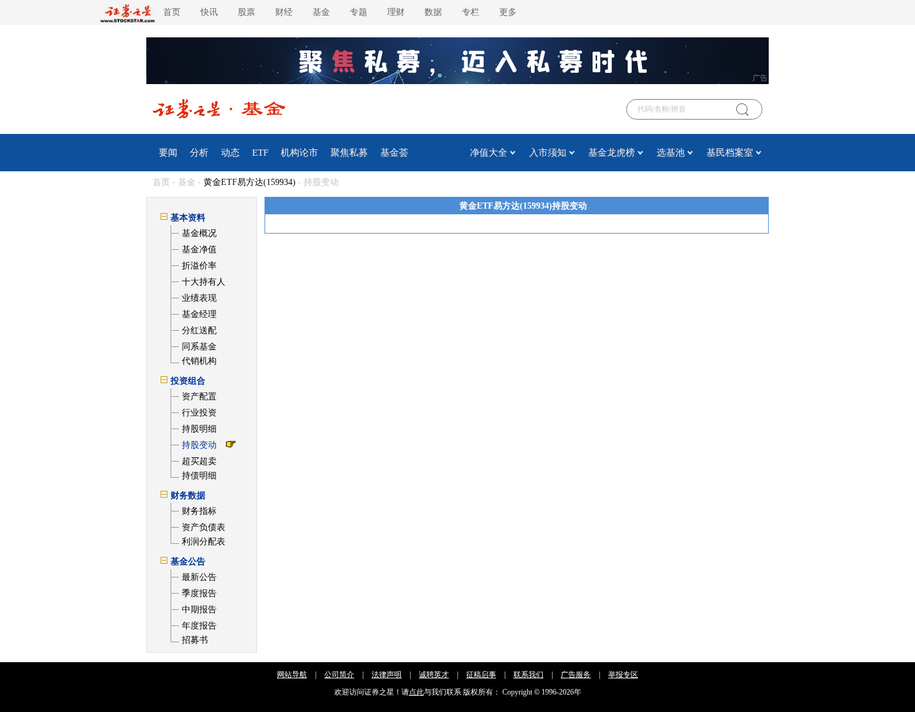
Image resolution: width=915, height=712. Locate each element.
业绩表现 (199, 298)
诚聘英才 (434, 674)
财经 (284, 12)
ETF (260, 153)
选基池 (671, 153)
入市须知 (547, 153)
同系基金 (199, 346)
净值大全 (488, 153)
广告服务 (576, 674)
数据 (433, 12)
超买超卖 (199, 461)
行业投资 (199, 412)
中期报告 (199, 609)
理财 (396, 12)
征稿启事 (481, 674)
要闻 (168, 153)
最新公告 (199, 577)
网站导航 (292, 674)
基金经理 (199, 314)
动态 (230, 153)
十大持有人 (203, 282)
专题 (358, 12)
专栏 (470, 12)
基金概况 (199, 233)
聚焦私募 (349, 153)
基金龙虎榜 (611, 153)
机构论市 (299, 153)
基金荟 (394, 153)
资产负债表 (203, 527)
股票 (246, 12)
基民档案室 (729, 153)
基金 (321, 12)
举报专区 (623, 674)
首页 (172, 12)
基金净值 (199, 249)
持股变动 (199, 445)
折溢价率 (199, 265)
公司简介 (339, 674)
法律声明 (386, 674)
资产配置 (199, 396)
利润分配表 (203, 541)
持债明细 (199, 475)
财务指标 (199, 511)
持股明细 (199, 429)
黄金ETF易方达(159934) (250, 182)
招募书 (195, 640)
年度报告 (199, 625)
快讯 (209, 12)
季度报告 (199, 593)
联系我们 (528, 674)
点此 (416, 692)
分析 (199, 153)
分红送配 (199, 330)
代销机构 (199, 361)
